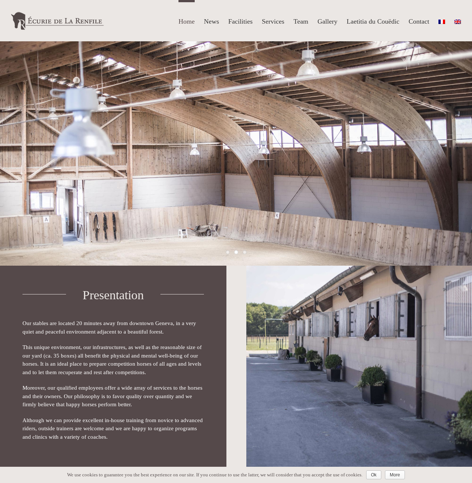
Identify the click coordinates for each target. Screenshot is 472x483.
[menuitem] (191, 20)
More (395, 474)
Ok (373, 474)
